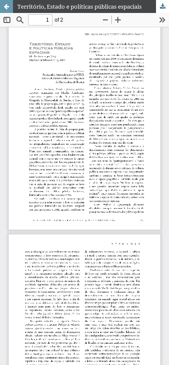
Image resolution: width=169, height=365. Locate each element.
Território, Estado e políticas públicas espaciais (79, 6)
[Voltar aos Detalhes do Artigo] (6, 6)
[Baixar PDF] (162, 6)
